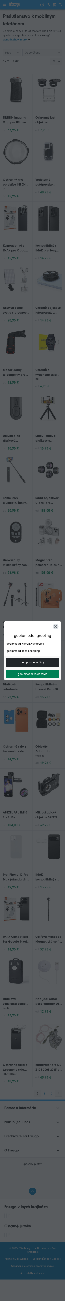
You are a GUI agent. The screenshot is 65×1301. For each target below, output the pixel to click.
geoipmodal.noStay (32, 662)
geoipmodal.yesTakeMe (32, 674)
